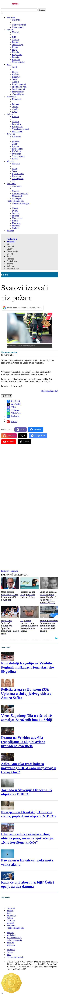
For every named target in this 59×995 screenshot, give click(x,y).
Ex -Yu (10, 254)
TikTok (26, 442)
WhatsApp (16, 413)
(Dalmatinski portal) (49, 391)
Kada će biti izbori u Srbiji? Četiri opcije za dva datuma (27, 884)
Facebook (15, 401)
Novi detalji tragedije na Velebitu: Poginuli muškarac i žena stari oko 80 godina (27, 667)
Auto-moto (11, 183)
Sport (9, 64)
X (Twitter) (16, 404)
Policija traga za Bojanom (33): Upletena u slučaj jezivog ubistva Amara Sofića (26, 693)
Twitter (10, 952)
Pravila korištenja (14, 937)
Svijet (9, 256)
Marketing (11, 935)
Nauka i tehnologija (15, 201)
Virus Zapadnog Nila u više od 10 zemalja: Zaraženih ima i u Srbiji (26, 718)
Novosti (10, 30)
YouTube (10, 442)
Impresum (11, 945)
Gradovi (10, 246)
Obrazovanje (12, 251)
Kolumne (11, 266)
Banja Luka (12, 261)
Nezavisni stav (13, 268)
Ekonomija (11, 97)
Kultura (10, 114)
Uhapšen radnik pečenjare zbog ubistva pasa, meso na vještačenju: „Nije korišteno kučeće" (27, 838)
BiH (8, 244)
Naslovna (11, 17)
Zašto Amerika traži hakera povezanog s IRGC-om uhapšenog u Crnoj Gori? (28, 768)
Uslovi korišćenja (14, 940)
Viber (13, 407)
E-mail (14, 421)
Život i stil (11, 134)
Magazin (10, 161)
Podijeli (8, 396)
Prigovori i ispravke (9, 571)
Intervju (10, 264)
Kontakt (10, 932)
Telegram (15, 410)
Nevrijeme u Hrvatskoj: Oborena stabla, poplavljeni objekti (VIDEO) (28, 814)
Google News (40, 436)
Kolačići (10, 942)
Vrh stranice (9, 903)
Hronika (10, 259)
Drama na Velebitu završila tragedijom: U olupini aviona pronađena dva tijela (23, 742)
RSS (9, 954)
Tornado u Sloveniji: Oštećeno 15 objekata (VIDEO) (26, 792)
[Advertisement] (29, 478)
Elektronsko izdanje (15, 957)
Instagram (11, 436)
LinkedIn (15, 416)
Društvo (10, 249)
